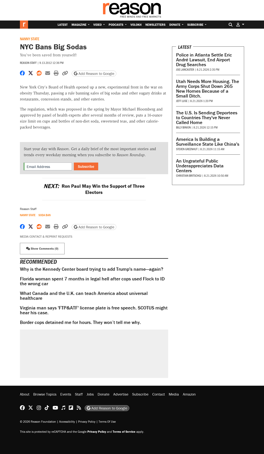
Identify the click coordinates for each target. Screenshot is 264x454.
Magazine (79, 25)
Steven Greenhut (187, 149)
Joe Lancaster (185, 69)
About (24, 394)
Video (97, 25)
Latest (63, 25)
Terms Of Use (107, 421)
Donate (175, 25)
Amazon (189, 394)
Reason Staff (28, 63)
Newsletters (155, 25)
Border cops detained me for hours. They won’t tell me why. (80, 322)
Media (174, 394)
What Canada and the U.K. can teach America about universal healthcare (84, 295)
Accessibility (67, 421)
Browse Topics (44, 394)
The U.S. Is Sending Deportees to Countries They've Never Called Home (206, 117)
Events (65, 394)
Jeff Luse (181, 101)
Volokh (135, 25)
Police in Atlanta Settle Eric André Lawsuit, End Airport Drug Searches (204, 60)
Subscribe (195, 25)
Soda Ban (44, 215)
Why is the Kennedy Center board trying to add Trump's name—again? (91, 269)
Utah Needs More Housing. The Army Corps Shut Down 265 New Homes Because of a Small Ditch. (207, 88)
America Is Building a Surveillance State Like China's (207, 141)
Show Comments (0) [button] (44, 248)
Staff (79, 394)
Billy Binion (183, 127)
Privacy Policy (86, 421)
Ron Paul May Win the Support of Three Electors (94, 189)
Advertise (120, 394)
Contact (158, 394)
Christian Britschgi (188, 175)
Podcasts (116, 25)
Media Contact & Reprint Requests (46, 236)
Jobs (90, 394)
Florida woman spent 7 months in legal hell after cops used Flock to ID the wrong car (92, 281)
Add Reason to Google (95, 73)
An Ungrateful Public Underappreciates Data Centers (200, 166)
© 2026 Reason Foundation (38, 421)
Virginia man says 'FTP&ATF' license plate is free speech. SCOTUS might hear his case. (94, 310)
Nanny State (29, 38)
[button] (240, 24)
